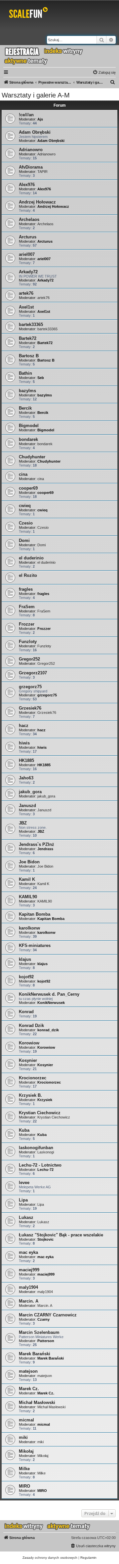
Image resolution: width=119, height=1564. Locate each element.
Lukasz (26, 1217)
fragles (26, 589)
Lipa (23, 1200)
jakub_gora (30, 791)
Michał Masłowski (37, 1402)
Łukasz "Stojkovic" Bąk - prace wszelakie (61, 1234)
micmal (26, 1419)
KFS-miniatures (35, 945)
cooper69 (28, 488)
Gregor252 (29, 659)
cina (23, 474)
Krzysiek (44, 1100)
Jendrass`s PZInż (36, 844)
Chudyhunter (32, 456)
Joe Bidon (29, 861)
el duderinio (31, 557)
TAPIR (42, 172)
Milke (24, 1468)
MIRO (24, 1486)
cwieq (25, 505)
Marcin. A (28, 1301)
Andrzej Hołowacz (37, 202)
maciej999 (29, 1269)
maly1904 (28, 1287)
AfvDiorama (31, 167)
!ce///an (26, 114)
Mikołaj (26, 1451)
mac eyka (28, 1252)
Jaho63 (26, 777)
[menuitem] (104, 72)
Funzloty (28, 641)
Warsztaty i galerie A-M (36, 95)
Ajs (40, 119)
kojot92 (26, 976)
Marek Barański (34, 1353)
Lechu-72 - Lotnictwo (40, 1165)
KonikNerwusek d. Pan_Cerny (49, 994)
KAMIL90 (28, 896)
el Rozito (28, 575)
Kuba (24, 1130)
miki (23, 1437)
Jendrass (45, 849)
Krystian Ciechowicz (39, 1112)
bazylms (27, 390)
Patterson (45, 1341)
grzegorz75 (30, 686)
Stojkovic (45, 1239)
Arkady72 (28, 271)
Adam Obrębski (35, 132)
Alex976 (27, 184)
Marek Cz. (29, 1388)
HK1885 (26, 760)
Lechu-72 (45, 1170)
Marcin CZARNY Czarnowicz (48, 1314)
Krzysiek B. (30, 1095)
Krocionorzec (32, 1077)
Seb (40, 378)
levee (24, 1182)
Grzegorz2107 (33, 672)
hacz (23, 725)
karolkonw (29, 928)
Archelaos (29, 219)
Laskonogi (45, 1152)
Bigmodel (29, 425)
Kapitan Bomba (34, 914)
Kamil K (27, 879)
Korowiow (29, 1042)
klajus (25, 959)
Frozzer (26, 624)
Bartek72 (27, 338)
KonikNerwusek (51, 1003)
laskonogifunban (36, 1147)
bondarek (28, 439)
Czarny (43, 1319)
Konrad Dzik (31, 1025)
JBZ (23, 823)
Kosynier (28, 1060)
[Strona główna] (30, 14)
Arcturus (27, 236)
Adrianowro (31, 149)
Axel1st (26, 307)
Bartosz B (29, 355)
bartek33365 (31, 324)
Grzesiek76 (30, 708)
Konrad (26, 1011)
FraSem (27, 606)
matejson (28, 1371)
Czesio (26, 523)
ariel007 (27, 254)
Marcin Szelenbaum (39, 1332)
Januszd (27, 805)
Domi (24, 540)
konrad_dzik (48, 1030)
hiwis (24, 743)
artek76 (26, 293)
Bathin (25, 373)
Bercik (25, 408)
